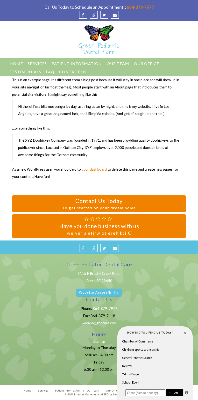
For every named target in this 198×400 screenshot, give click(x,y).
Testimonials (25, 71)
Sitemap (99, 342)
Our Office (146, 63)
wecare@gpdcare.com (99, 323)
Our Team (118, 63)
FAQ (50, 71)
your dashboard (94, 169)
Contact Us (72, 71)
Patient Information (77, 63)
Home (16, 63)
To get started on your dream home (99, 203)
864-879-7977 (140, 7)
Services (37, 63)
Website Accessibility (99, 292)
